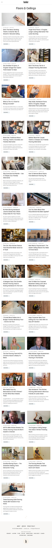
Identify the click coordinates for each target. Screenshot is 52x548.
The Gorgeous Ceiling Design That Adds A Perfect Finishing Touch (38, 430)
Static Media (19, 528)
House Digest (37, 533)
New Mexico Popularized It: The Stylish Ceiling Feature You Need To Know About (39, 248)
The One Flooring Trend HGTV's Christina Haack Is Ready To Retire (12, 356)
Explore (23, 533)
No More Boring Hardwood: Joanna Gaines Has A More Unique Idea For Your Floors (11, 212)
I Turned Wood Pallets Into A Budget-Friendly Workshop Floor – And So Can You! (13, 320)
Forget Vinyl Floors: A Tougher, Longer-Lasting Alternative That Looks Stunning (38, 32)
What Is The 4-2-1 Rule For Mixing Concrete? (11, 103)
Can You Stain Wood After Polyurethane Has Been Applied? (39, 211)
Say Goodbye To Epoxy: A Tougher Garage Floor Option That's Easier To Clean (12, 68)
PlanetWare (30, 535)
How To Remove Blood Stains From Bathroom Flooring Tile (38, 175)
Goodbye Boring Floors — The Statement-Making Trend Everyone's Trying (12, 466)
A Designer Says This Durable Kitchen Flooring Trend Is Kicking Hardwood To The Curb (12, 284)
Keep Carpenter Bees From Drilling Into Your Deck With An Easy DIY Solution (38, 320)
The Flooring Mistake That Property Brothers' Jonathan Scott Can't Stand (37, 466)
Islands (42, 533)
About (18, 526)
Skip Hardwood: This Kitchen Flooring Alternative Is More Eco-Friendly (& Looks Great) (39, 392)
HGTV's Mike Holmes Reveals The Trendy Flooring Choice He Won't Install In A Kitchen (13, 430)
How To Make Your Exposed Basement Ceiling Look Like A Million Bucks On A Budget (38, 284)
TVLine (18, 533)
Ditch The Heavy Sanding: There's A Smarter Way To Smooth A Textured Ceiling (11, 32)
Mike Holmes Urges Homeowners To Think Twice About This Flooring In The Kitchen (39, 356)
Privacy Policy (31, 526)
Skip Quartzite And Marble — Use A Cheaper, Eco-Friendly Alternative (13, 176)
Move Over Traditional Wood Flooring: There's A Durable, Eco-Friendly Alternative (13, 140)
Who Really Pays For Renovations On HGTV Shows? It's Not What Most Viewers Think (12, 393)
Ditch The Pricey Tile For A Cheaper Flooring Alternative (38, 67)
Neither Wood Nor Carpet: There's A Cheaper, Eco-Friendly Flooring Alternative (38, 140)
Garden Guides (29, 533)
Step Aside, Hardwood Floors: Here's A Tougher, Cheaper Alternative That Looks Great (38, 104)
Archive (24, 526)
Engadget (9, 533)
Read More (6, 44)
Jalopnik (14, 533)
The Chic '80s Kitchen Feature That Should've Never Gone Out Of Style (12, 248)
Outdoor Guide (22, 535)
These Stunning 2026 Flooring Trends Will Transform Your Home (12, 502)
